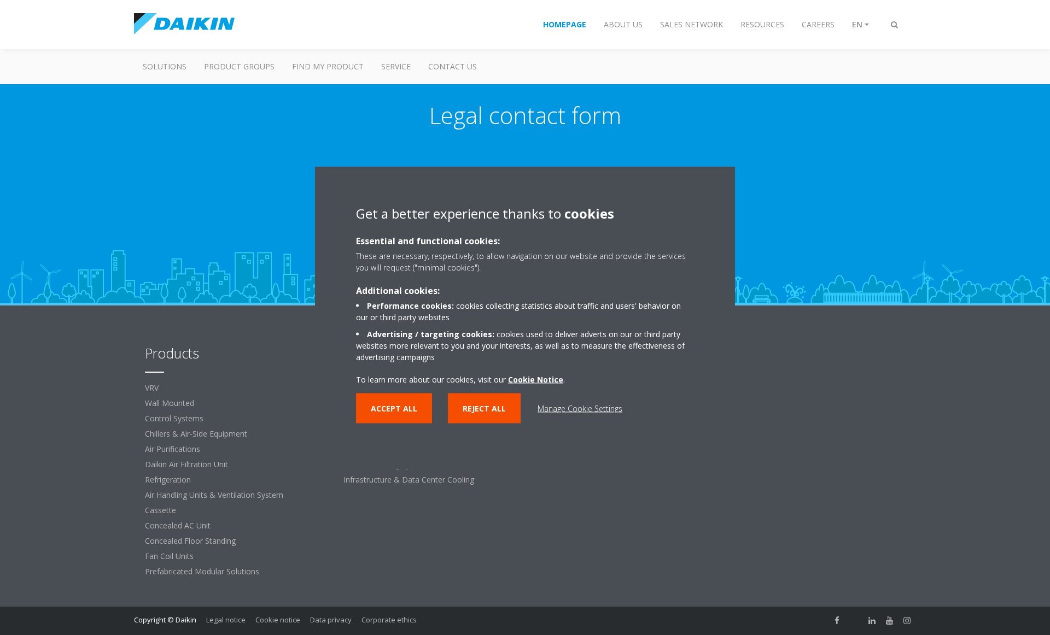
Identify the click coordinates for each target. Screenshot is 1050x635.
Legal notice (226, 620)
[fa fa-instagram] (907, 621)
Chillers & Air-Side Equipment (196, 433)
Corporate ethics (389, 620)
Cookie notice (277, 620)
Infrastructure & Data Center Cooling (408, 479)
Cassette (160, 510)
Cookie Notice (535, 379)
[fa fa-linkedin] (872, 621)
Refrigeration (168, 479)
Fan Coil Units (169, 556)
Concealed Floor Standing (190, 541)
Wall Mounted (169, 403)
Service (396, 66)
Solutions (164, 66)
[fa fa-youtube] (890, 621)
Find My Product (328, 66)
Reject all (484, 408)
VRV (152, 388)
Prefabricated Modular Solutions (202, 571)
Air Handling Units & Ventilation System (214, 495)
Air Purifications (172, 449)
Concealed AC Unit (178, 525)
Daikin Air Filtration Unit (186, 464)
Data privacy (331, 620)
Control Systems (174, 418)
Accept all (394, 408)
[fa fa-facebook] (837, 621)
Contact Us (452, 66)
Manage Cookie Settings (580, 408)
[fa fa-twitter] (855, 621)
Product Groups (239, 66)
